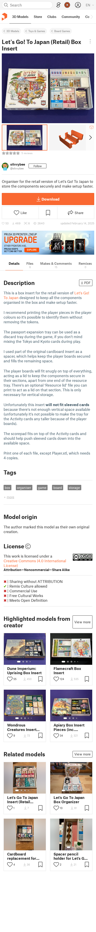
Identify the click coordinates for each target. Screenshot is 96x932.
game (42, 488)
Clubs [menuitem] (51, 17)
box (7, 488)
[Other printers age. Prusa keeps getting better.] (48, 243)
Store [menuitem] (38, 17)
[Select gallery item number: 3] (27, 662)
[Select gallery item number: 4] (30, 662)
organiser (24, 488)
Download (50, 199)
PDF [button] (87, 283)
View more (82, 622)
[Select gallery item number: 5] (78, 662)
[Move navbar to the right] (91, 16)
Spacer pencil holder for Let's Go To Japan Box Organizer (70, 856)
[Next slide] (90, 138)
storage (74, 488)
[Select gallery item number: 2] (23, 662)
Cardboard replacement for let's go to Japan (21, 856)
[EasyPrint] (58, 5)
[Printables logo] (4, 17)
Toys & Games (36, 31)
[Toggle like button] (10, 679)
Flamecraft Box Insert (67, 670)
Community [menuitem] (71, 17)
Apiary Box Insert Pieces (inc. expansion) (69, 727)
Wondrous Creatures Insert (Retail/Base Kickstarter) (21, 727)
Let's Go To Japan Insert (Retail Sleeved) (22, 799)
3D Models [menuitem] (20, 17)
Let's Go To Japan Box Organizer (69, 799)
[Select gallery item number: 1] (19, 662)
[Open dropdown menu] (90, 41)
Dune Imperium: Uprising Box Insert (24, 670)
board (57, 488)
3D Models (12, 31)
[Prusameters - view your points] (67, 5)
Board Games (62, 31)
